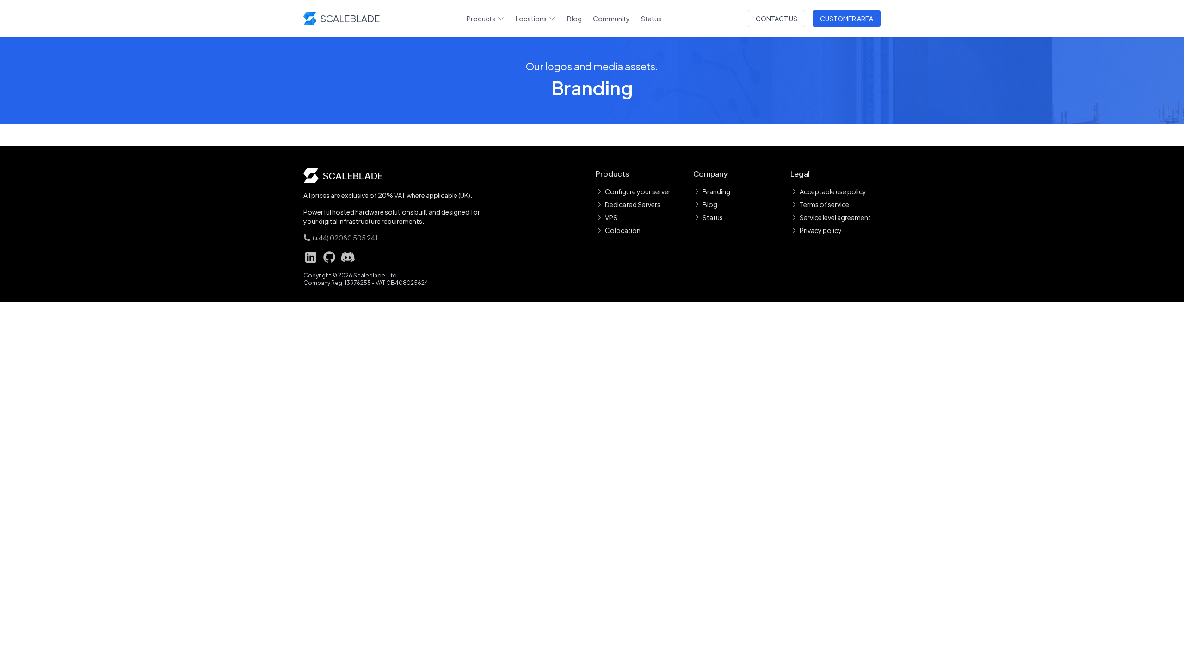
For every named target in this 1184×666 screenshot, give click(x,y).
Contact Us (776, 18)
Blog (574, 18)
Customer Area (846, 18)
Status (651, 18)
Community (611, 18)
